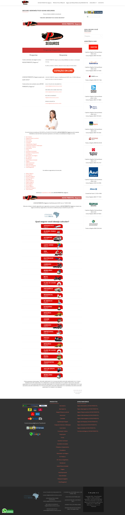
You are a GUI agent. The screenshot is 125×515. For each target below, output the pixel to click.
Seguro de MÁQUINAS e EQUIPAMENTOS (77, 2)
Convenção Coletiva (31, 147)
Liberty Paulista (30, 180)
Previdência (29, 154)
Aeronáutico (29, 136)
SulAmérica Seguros (31, 188)
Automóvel (28, 139)
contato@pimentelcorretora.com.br (53, 103)
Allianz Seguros (29, 173)
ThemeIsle (93, 506)
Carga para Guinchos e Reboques (34, 145)
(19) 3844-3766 (74, 509)
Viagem (28, 161)
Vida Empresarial (30, 162)
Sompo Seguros (29, 186)
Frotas (27, 149)
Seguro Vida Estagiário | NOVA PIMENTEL (88, 418)
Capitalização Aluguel (31, 144)
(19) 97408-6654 (75, 492)
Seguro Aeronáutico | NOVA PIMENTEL (87, 405)
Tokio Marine (29, 189)
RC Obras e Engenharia (62, 459)
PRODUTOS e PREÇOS (59, 2)
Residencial (28, 158)
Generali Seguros (30, 178)
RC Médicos (29, 157)
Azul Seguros (29, 175)
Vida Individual (29, 164)
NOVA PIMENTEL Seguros (45, 2)
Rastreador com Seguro (31, 155)
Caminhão (28, 142)
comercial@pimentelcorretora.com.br (53, 86)
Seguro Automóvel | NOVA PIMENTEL (87, 424)
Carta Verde (29, 141)
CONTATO (101, 2)
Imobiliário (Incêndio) (31, 151)
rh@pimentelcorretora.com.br (52, 97)
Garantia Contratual (62, 440)
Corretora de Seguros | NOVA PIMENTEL (87, 431)
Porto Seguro (29, 185)
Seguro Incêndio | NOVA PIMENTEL (86, 428)
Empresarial (29, 148)
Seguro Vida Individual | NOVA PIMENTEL (88, 415)
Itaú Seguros (29, 179)
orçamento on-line (46, 192)
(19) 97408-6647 (76, 496)
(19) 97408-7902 (76, 492)
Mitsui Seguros (29, 183)
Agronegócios (62, 409)
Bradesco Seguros (30, 176)
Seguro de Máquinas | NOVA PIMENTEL (87, 421)
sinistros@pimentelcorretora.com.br (53, 91)
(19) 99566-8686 (76, 504)
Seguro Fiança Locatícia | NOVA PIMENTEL (88, 412)
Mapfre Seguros (30, 182)
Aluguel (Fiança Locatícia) (32, 138)
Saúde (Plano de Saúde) (31, 160)
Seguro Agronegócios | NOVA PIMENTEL (87, 409)
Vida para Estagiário (31, 165)
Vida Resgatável (30, 167)
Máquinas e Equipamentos (32, 152)
